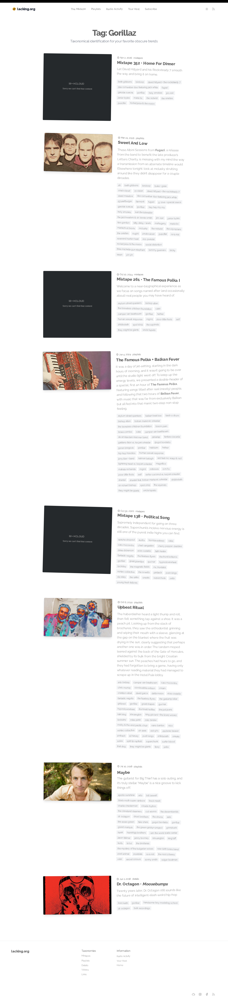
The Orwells (144, 572)
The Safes (134, 577)
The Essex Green (126, 821)
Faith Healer (160, 551)
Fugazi (165, 87)
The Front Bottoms (168, 556)
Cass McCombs (126, 545)
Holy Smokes (155, 92)
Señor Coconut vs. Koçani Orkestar (163, 474)
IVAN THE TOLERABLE (143, 212)
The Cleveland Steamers (130, 811)
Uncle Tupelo (149, 329)
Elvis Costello (144, 550)
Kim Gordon (123, 222)
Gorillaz (141, 92)
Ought (135, 233)
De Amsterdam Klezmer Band (133, 437)
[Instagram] (200, 994)
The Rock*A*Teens (166, 854)
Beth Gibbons (125, 81)
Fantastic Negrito (126, 555)
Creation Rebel (125, 693)
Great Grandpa (136, 561)
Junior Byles (124, 97)
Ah (119, 185)
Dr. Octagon (124, 816)
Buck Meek (154, 800)
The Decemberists (169, 811)
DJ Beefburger (125, 201)
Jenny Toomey (141, 838)
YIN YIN (129, 254)
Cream (162, 688)
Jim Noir (170, 93)
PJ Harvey (134, 735)
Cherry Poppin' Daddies (170, 546)
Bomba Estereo (156, 540)
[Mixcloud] (193, 994)
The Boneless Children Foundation (135, 308)
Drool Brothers (141, 816)
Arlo (140, 795)
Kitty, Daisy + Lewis (142, 223)
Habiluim (154, 447)
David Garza (142, 693)
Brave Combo (125, 431)
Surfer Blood (168, 741)
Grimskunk (171, 827)
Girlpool (122, 703)
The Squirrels (153, 324)
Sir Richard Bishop (127, 485)
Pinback (158, 572)
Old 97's (154, 730)
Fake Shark (143, 822)
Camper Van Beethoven (130, 313)
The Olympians (174, 229)
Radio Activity (114, 9)
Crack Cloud (124, 190)
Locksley (122, 566)
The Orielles (167, 98)
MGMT (149, 319)
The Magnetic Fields (139, 566)
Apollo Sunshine (126, 795)
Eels (169, 817)
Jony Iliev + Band (126, 458)
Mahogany (160, 223)
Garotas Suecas (125, 92)
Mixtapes (85, 955)
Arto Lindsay (124, 682)
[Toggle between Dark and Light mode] (206, 9)
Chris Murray (124, 687)
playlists (140, 138)
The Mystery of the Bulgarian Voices (135, 848)
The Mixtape (78, 9)
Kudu (120, 843)
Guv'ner (151, 561)
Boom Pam (161, 426)
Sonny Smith (151, 859)
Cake (158, 308)
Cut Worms (151, 811)
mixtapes (138, 58)
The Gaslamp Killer (168, 699)
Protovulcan (148, 233)
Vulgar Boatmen (169, 859)
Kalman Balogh (146, 458)
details (135, 879)
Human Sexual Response (130, 319)
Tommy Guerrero (157, 250)
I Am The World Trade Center (163, 832)
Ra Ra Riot (175, 234)
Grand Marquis (125, 827)
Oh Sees (142, 730)
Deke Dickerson (126, 550)
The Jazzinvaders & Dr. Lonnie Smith (135, 217)
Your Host (134, 9)
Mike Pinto (135, 719)
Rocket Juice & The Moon (142, 103)
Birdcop (140, 82)
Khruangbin (135, 714)
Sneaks (146, 577)
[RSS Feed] (213, 9)
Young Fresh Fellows (127, 582)
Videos (85, 969)
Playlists (96, 9)
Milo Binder (151, 720)
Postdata (137, 854)
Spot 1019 (138, 324)
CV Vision (138, 191)
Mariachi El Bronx (126, 228)
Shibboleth (123, 324)
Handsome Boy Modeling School (161, 902)
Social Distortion (154, 244)
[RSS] (213, 994)
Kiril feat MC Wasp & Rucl (170, 458)
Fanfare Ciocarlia (172, 436)
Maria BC (138, 97)
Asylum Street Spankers (129, 303)
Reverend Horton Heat (127, 238)
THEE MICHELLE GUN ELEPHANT (131, 249)
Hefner (160, 314)
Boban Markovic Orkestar (147, 421)
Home (120, 965)
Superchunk (160, 577)
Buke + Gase (161, 186)
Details (84, 965)
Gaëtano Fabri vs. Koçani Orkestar (134, 442)
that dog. (121, 746)
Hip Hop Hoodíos (126, 453)
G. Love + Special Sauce (169, 202)
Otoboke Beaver (170, 731)
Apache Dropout (126, 539)
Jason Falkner (124, 837)
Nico (170, 725)
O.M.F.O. (166, 469)
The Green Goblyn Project (149, 827)
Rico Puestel (149, 239)
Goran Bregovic (126, 447)
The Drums (157, 816)
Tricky (172, 250)
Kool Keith (123, 903)
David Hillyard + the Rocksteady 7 (164, 82)
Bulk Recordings (142, 908)
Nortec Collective (126, 571)
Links (84, 974)
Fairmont (140, 201)
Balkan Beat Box (153, 415)
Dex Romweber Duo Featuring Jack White (138, 87)
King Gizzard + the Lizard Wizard (161, 715)
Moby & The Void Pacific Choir (132, 725)
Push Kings (171, 572)
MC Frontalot (159, 567)
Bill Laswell (151, 795)
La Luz (129, 843)
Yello (172, 578)
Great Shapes (147, 704)
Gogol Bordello (163, 442)
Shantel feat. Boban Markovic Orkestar (149, 480)
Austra (142, 540)
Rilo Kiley (121, 577)
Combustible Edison (145, 688)
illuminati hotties (147, 709)
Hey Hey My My (157, 207)
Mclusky (143, 228)
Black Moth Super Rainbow (131, 800)
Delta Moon (158, 693)
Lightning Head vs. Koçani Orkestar (135, 463)
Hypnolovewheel (167, 562)
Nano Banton (158, 725)
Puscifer (122, 103)
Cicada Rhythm (148, 806)
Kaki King (122, 714)
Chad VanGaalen (146, 545)
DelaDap (156, 436)
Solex (120, 741)
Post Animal (123, 853)
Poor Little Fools (164, 319)
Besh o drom (172, 415)
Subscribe (151, 9)
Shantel (122, 479)
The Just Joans (165, 709)
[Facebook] (206, 994)
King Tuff (172, 838)
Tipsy (157, 746)
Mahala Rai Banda (127, 469)
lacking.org (20, 951)
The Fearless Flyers (147, 556)
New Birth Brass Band (168, 849)
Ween (119, 254)
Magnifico (161, 463)
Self (178, 319)
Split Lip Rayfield (134, 741)
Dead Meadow (125, 196)
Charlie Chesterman (127, 805)
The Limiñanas (142, 843)
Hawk (120, 832)
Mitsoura (154, 468)
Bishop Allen (151, 303)
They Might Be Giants (128, 329)
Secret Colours (133, 859)
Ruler (120, 859)
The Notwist (152, 98)
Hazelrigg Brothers (136, 832)
